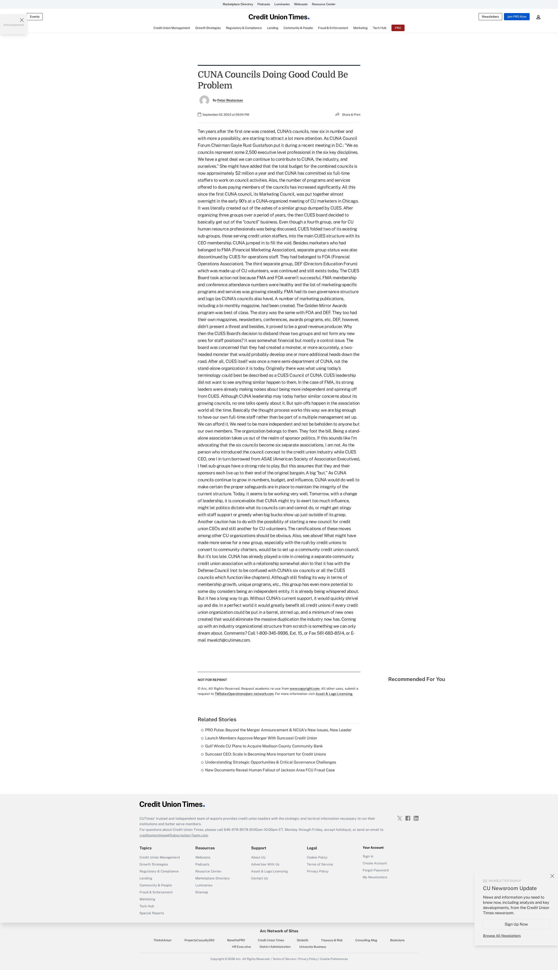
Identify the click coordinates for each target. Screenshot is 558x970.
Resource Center (323, 4)
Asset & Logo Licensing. (334, 694)
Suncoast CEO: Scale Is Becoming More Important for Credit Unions (265, 754)
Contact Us (259, 878)
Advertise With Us (265, 864)
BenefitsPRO (236, 940)
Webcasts (301, 4)
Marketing (147, 899)
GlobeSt (302, 940)
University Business (312, 946)
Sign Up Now (516, 924)
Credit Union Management (160, 857)
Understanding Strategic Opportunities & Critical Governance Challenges (270, 762)
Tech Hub (147, 906)
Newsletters (490, 16)
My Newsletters (375, 877)
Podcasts (263, 4)
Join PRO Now (516, 16)
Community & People (156, 885)
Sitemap (201, 892)
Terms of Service (320, 864)
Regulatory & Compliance (159, 871)
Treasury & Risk (332, 940)
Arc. (239, 959)
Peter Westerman (230, 100)
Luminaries (282, 4)
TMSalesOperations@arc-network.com (244, 694)
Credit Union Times (271, 940)
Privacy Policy (317, 871)
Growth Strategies (154, 864)
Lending (146, 878)
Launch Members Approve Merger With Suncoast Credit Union (261, 738)
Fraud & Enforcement (156, 892)
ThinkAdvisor (162, 940)
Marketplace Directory (238, 4)
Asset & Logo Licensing (269, 871)
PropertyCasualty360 (199, 940)
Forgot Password (376, 870)
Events (34, 16)
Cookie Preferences (334, 959)
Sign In (368, 856)
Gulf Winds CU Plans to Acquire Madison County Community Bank (264, 746)
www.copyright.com (305, 688)
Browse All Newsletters (502, 936)
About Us (258, 857)
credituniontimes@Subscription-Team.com (174, 835)
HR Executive (241, 946)
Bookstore (397, 940)
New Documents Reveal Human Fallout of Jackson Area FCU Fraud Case (270, 770)
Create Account (375, 863)
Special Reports (152, 913)
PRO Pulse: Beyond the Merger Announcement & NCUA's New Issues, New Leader (278, 730)
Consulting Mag (366, 940)
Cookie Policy (317, 857)
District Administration (275, 946)
